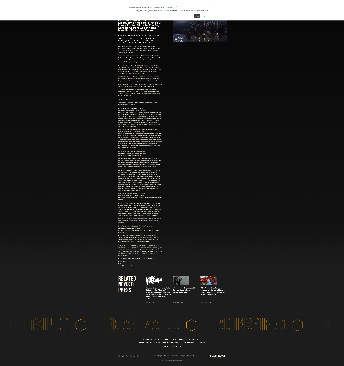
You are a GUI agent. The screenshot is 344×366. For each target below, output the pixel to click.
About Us (147, 339)
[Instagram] (127, 356)
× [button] (213, 3)
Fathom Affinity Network (166, 343)
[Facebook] (119, 356)
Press (165, 339)
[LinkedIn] (138, 356)
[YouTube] (134, 356)
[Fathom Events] (218, 356)
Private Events (179, 339)
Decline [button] (204, 16)
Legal (183, 356)
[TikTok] (131, 356)
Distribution (145, 343)
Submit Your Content (172, 347)
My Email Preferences (171, 356)
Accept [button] (197, 16)
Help (157, 339)
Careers (201, 343)
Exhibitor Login (157, 356)
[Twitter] (123, 356)
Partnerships (188, 343)
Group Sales (195, 339)
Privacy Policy (192, 356)
